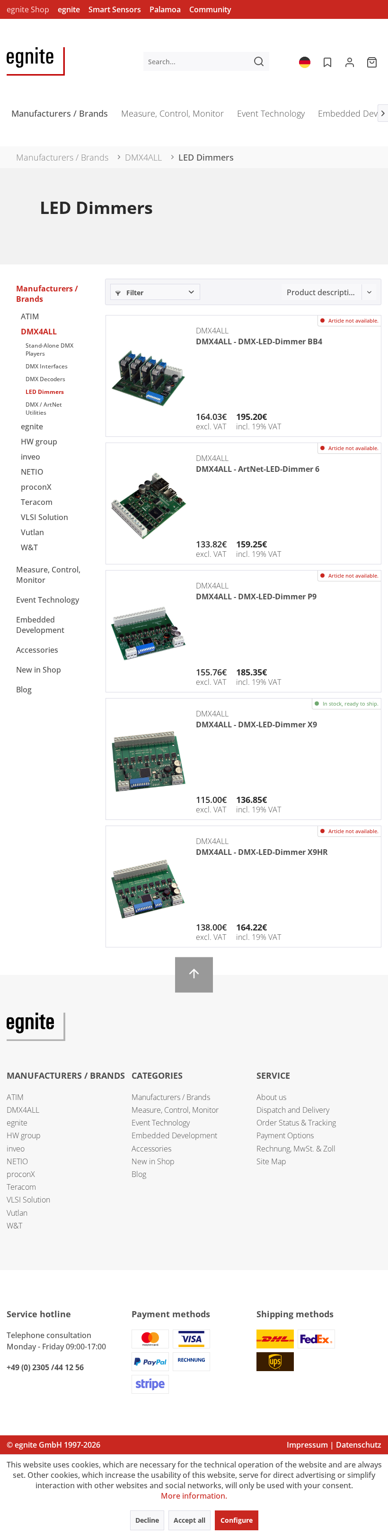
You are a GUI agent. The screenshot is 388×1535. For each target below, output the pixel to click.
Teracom (37, 502)
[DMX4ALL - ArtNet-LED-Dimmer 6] (148, 505)
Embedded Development (40, 624)
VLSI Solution (44, 517)
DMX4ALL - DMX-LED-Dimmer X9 (256, 724)
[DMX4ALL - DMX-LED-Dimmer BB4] (148, 378)
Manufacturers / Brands (47, 293)
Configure (236, 1520)
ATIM (30, 316)
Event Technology (47, 600)
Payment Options (285, 1135)
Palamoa (165, 9)
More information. (194, 1496)
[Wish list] (326, 61)
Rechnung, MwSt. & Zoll (295, 1148)
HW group (39, 441)
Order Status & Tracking (296, 1122)
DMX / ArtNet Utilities (44, 409)
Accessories (37, 650)
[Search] (258, 61)
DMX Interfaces (47, 366)
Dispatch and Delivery (292, 1110)
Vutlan (32, 532)
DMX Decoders (45, 379)
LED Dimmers (45, 392)
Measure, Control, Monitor (48, 574)
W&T (29, 547)
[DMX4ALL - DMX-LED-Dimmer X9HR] (148, 889)
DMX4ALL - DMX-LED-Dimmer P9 (256, 596)
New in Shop (38, 670)
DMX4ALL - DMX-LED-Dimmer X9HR (262, 852)
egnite (69, 9)
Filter (133, 292)
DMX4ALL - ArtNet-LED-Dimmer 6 (257, 469)
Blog (24, 689)
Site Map (271, 1161)
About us (271, 1097)
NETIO (32, 472)
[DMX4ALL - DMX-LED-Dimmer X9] (148, 761)
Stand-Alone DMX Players (49, 349)
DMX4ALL (39, 331)
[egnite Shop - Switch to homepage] (36, 61)
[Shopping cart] (372, 61)
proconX (36, 487)
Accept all (189, 1520)
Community (210, 9)
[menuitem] (206, 61)
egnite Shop (28, 9)
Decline (147, 1520)
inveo (30, 457)
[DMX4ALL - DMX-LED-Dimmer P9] (148, 633)
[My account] (349, 61)
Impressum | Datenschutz (334, 1445)
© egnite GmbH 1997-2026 (53, 1445)
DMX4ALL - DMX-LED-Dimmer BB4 (259, 341)
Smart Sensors (114, 9)
